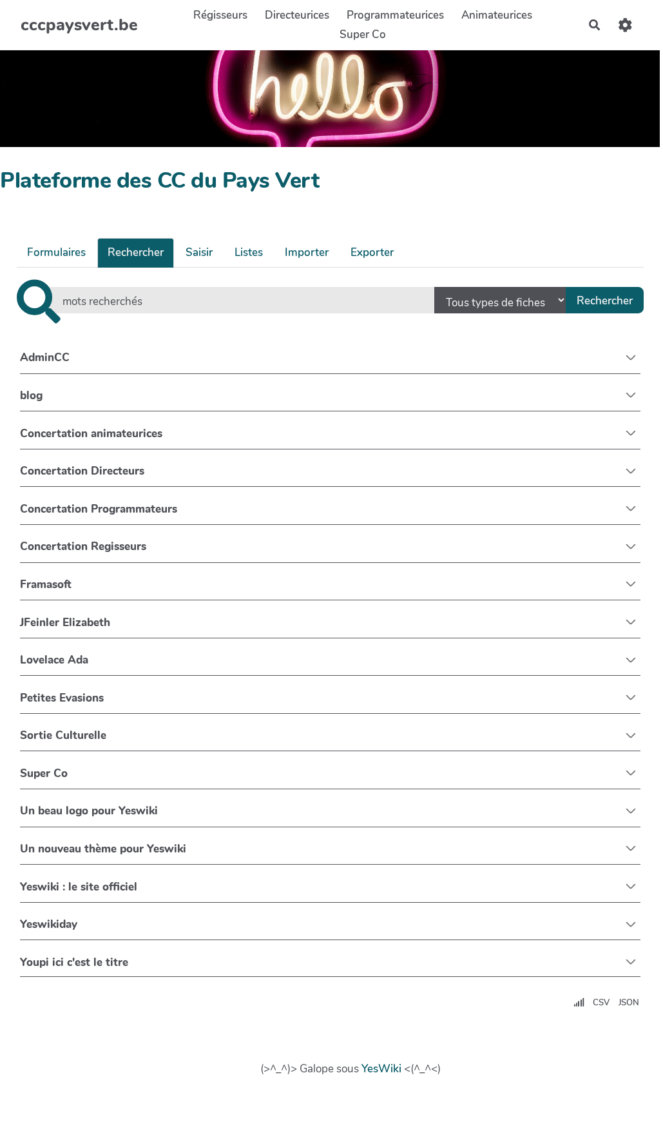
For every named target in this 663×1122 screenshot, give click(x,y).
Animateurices (496, 15)
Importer (307, 252)
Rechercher (136, 252)
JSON (629, 1003)
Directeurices (297, 15)
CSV (601, 1003)
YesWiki (381, 1068)
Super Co (363, 34)
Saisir (199, 252)
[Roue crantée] (625, 24)
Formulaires (56, 252)
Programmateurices (395, 15)
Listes (249, 252)
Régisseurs (220, 15)
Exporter (372, 252)
